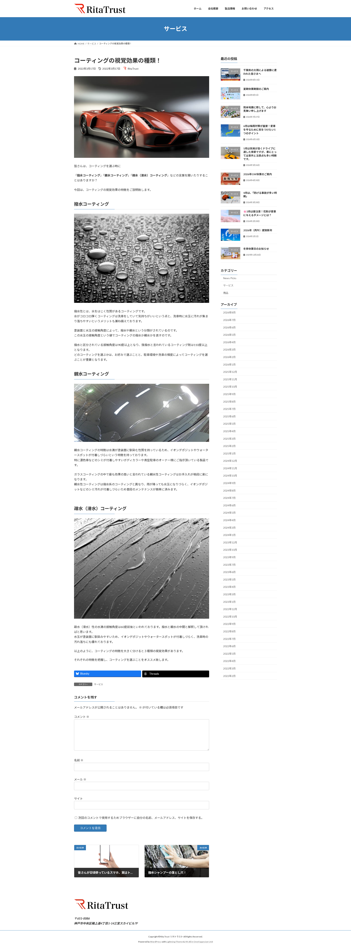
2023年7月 (229, 564)
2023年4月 (229, 586)
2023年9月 (229, 557)
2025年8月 (229, 401)
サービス (98, 684)
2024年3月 (229, 527)
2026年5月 (229, 334)
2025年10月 (230, 386)
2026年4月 (229, 342)
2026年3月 (229, 349)
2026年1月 (229, 364)
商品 (225, 292)
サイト (78, 798)
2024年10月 (230, 475)
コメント (81, 717)
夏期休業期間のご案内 (256, 88)
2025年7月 (229, 408)
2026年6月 (229, 327)
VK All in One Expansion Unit (199, 941)
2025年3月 (229, 438)
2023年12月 (230, 542)
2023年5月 (229, 579)
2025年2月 (229, 446)
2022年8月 (229, 631)
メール (80, 779)
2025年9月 (229, 394)
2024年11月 (230, 468)
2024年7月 (229, 497)
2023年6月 (229, 572)
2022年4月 (229, 661)
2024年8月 (229, 490)
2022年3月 (229, 668)
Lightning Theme (174, 941)
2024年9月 (229, 483)
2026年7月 (229, 319)
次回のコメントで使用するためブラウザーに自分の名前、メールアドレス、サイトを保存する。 (141, 817)
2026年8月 (229, 312)
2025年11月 (230, 379)
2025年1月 (229, 453)
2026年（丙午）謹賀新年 (257, 230)
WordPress (155, 941)
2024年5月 (229, 512)
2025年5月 (229, 423)
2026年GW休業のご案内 (257, 174)
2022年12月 (230, 609)
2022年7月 (229, 638)
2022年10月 (230, 616)
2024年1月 (229, 534)
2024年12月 (230, 460)
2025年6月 (229, 416)
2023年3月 (229, 594)
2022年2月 (229, 675)
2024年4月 (229, 520)
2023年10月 (230, 549)
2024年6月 (229, 505)
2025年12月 (230, 371)
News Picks (229, 278)
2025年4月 (229, 431)
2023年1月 (229, 601)
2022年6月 (229, 646)
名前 (78, 760)
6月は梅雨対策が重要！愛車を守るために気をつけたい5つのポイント (259, 129)
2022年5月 (229, 653)
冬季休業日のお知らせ (256, 248)
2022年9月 (229, 623)
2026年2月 (229, 357)
